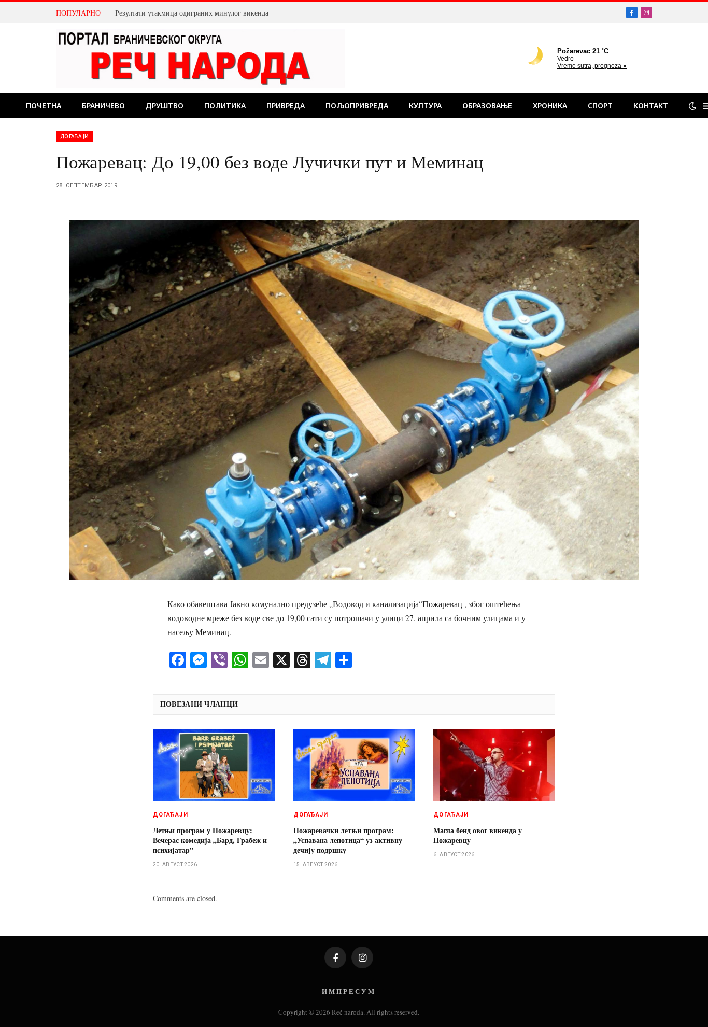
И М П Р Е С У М (348, 991)
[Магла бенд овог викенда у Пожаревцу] (494, 765)
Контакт (650, 105)
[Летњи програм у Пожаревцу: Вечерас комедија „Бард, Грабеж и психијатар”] (214, 765)
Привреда (285, 105)
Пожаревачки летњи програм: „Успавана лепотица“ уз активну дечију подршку (347, 840)
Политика (225, 105)
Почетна (43, 105)
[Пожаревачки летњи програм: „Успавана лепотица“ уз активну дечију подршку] (354, 765)
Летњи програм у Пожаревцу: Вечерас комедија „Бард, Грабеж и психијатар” (210, 840)
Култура (425, 105)
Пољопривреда (356, 105)
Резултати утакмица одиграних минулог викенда (191, 13)
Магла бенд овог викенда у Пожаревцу (477, 835)
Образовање (487, 105)
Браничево (103, 105)
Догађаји (74, 136)
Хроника (550, 105)
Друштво (164, 105)
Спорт (600, 105)
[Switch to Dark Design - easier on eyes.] (692, 106)
